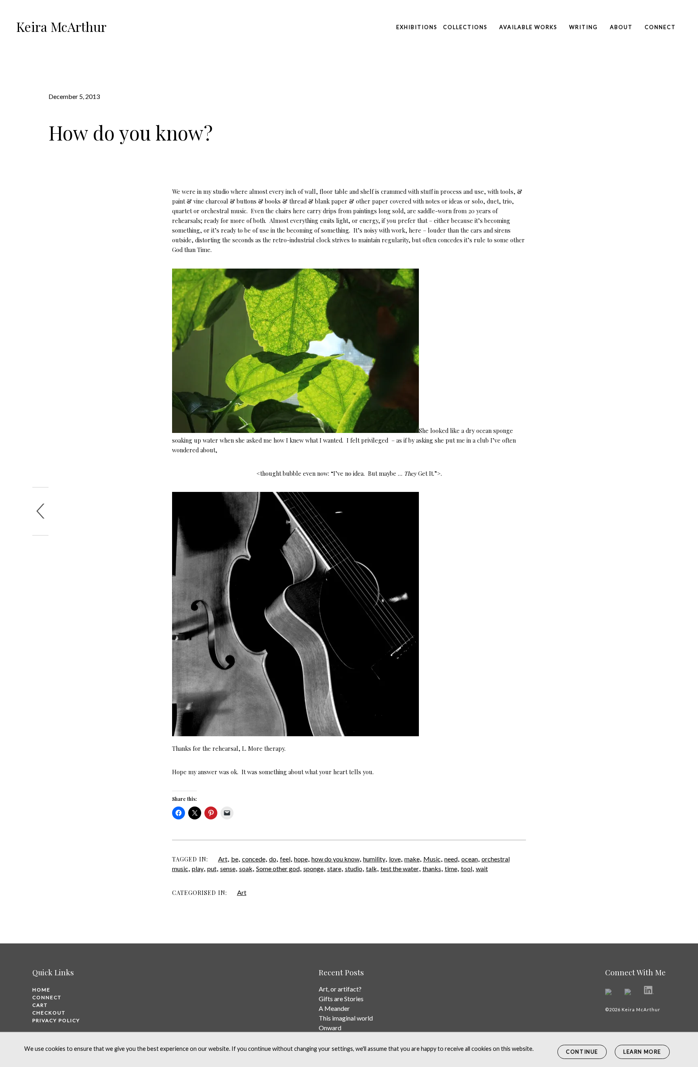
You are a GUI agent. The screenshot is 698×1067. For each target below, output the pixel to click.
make (412, 859)
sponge (313, 868)
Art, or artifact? (340, 989)
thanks (432, 868)
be (234, 859)
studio (353, 868)
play (198, 868)
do (272, 859)
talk (371, 868)
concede (253, 859)
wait (482, 868)
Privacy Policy (56, 1020)
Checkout (48, 1013)
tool (466, 868)
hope (301, 859)
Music (432, 859)
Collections (465, 27)
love (395, 859)
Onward (330, 1027)
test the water (400, 868)
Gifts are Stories (341, 998)
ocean (469, 859)
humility (374, 859)
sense (227, 868)
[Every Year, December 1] (40, 511)
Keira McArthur (61, 26)
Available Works (528, 27)
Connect (660, 27)
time (451, 868)
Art (222, 859)
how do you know (335, 859)
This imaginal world (346, 1018)
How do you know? (130, 132)
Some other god (278, 868)
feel (285, 859)
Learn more (642, 1051)
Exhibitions (416, 27)
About (621, 27)
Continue (582, 1051)
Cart (40, 1005)
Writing (583, 27)
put (212, 868)
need (451, 859)
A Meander (334, 1008)
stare (334, 868)
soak (245, 868)
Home (41, 990)
